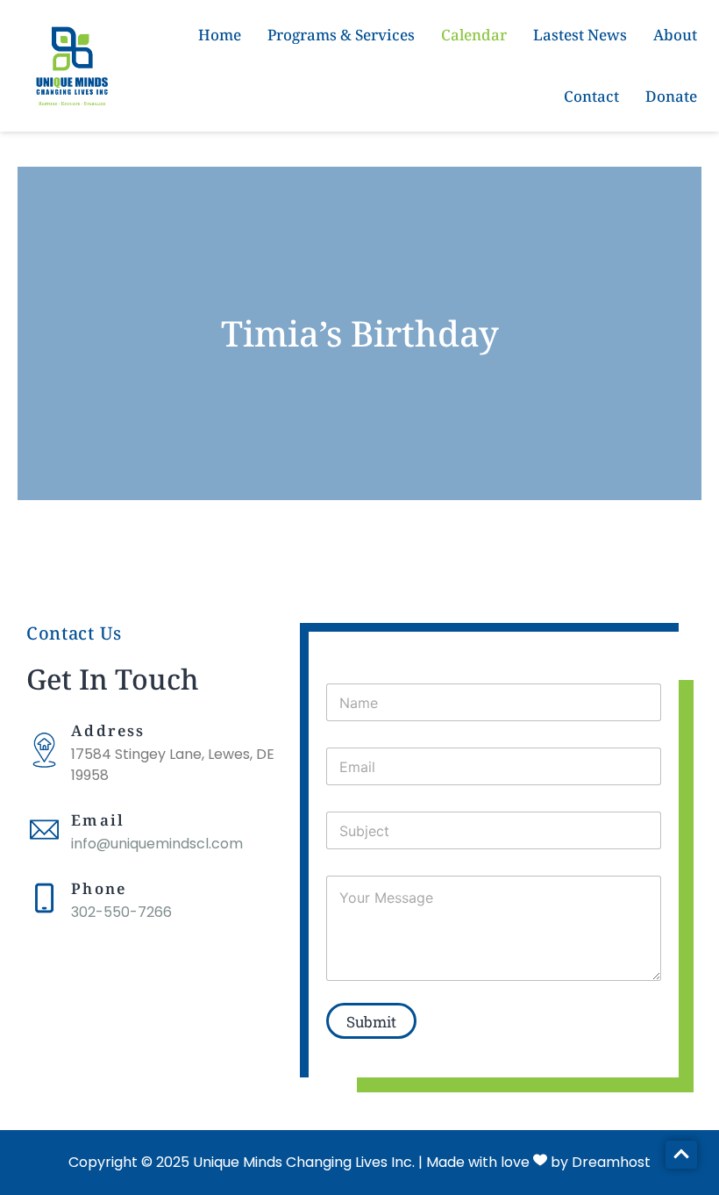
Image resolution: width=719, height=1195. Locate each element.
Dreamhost (611, 1162)
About (675, 35)
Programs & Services (341, 35)
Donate (671, 96)
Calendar (474, 35)
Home (219, 35)
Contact (591, 96)
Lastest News (580, 35)
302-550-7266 (121, 912)
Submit (371, 1022)
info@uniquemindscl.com (157, 844)
